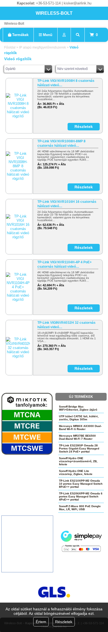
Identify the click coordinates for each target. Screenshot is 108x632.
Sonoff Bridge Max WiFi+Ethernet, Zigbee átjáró (78, 408)
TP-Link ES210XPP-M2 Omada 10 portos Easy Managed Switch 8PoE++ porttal (80, 483)
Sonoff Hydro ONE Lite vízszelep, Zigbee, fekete (75, 472)
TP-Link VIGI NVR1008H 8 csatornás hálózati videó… (65, 83)
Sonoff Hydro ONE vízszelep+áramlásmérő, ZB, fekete (78, 461)
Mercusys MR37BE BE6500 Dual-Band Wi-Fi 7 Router (77, 437)
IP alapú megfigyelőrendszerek (42, 47)
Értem (41, 622)
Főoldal (10, 47)
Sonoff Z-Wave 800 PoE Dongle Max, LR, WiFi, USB (80, 508)
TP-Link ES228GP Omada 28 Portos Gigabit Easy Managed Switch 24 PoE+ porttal (79, 448)
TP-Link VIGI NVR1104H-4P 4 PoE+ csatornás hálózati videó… (64, 264)
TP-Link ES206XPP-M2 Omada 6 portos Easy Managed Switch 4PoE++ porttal (80, 496)
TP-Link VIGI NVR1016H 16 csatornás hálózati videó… (66, 204)
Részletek (63, 622)
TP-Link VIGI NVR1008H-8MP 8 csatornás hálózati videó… (61, 143)
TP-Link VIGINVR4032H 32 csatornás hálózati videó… (66, 325)
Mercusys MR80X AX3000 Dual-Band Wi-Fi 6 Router (80, 427)
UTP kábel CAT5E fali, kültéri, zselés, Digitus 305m (79, 418)
